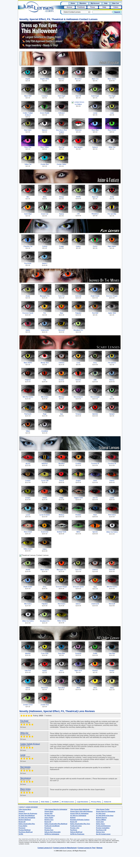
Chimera (61, 363)
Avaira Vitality (49, 817)
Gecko (95, 247)
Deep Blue (61, 654)
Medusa (61, 515)
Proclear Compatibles (103, 828)
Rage (44, 415)
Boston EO (22, 821)
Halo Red (28, 671)
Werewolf (61, 331)
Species (95, 533)
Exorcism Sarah (28, 314)
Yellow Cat (27, 165)
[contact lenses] (34, 9)
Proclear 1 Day (74, 828)
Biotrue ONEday (101, 819)
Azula (112, 198)
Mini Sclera (44, 398)
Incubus (61, 380)
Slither (78, 533)
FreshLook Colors (76, 826)
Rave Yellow (45, 148)
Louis (112, 114)
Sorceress (44, 688)
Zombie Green (28, 705)
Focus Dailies (23, 826)
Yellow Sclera (28, 550)
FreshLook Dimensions (103, 826)
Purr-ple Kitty (112, 215)
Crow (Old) (44, 654)
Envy (95, 363)
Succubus (61, 688)
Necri (61, 671)
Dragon (78, 481)
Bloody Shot (45, 363)
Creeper (28, 481)
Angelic (27, 80)
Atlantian (28, 654)
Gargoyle (78, 654)
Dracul (61, 481)
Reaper (112, 671)
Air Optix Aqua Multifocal (27, 815)
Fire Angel (112, 97)
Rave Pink (27, 148)
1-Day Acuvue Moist (25, 809)
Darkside (78, 297)
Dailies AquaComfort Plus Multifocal (56, 823)
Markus (112, 380)
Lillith (95, 380)
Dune (95, 481)
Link (78, 214)
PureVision (73, 830)
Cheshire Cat (28, 247)
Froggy (61, 247)
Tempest (78, 415)
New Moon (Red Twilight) (61, 131)
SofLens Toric (100, 832)
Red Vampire (78, 148)
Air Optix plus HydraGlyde (27, 817)
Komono (78, 380)
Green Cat (44, 215)
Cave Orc (61, 297)
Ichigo (61, 498)
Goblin (95, 654)
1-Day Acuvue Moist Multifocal (79, 809)
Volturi (28, 432)
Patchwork (27, 415)
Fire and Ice (112, 363)
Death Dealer (95, 297)
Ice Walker (78, 105)
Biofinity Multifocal (25, 819)
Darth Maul (27, 215)
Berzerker (78, 80)
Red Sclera (112, 515)
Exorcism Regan (111, 297)
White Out (112, 148)
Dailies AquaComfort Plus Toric (80, 823)
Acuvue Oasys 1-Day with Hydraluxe (81, 811)
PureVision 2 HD (101, 830)
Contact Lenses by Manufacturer (65, 848)
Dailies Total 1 (100, 823)
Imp (44, 380)
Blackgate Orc (44, 297)
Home (73, 3)
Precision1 (22, 828)
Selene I (44, 264)
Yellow (112, 688)
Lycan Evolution (44, 515)
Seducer (95, 148)
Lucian (112, 498)
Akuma (27, 464)
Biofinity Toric (49, 819)
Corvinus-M (95, 464)
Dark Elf (78, 97)
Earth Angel (95, 97)
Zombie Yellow (61, 165)
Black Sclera (112, 80)
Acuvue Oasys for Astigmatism (105, 811)
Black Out (95, 80)
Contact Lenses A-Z (45, 848)
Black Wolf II (28, 363)
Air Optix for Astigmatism (78, 815)
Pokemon (78, 131)
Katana (61, 215)
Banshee (61, 80)
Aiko (28, 198)
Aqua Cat (95, 198)
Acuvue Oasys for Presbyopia (28, 813)
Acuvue (69, 7)
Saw (61, 415)
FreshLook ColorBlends (52, 826)
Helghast (28, 380)
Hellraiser (61, 114)
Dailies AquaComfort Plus (27, 823)
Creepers (45, 97)
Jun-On (95, 498)
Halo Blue (112, 654)
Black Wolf (27, 97)
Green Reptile (44, 114)
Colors (115, 7)
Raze (95, 515)
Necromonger (95, 398)
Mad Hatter (28, 131)
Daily (104, 7)
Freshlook (81, 7)
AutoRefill (55, 801)
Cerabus (78, 464)
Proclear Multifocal (24, 830)
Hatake (44, 671)
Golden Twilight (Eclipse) (28, 114)
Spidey (28, 331)
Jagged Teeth (78, 498)
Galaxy (78, 247)
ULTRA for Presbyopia (77, 834)
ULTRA (21, 834)
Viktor (78, 688)
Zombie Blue (45, 165)
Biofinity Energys (101, 817)
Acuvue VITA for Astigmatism (79, 813)
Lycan (27, 515)
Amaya (61, 198)
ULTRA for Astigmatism (52, 834)
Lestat (95, 114)
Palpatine (78, 314)
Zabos (44, 550)
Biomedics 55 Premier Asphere (79, 819)
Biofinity (73, 817)
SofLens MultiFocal (76, 832)
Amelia (78, 197)
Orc (112, 398)
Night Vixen (78, 671)
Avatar (28, 297)
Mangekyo (95, 214)
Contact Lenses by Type (86, 848)
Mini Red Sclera (28, 398)
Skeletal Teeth (61, 533)
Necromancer (78, 398)
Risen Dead (28, 533)
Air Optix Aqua (100, 813)
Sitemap (99, 848)
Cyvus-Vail (44, 481)
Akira (44, 198)
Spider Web (112, 314)
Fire (44, 314)
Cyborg (44, 247)
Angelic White (44, 80)
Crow (78, 363)
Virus (95, 688)
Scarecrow (44, 533)
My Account (95, 3)
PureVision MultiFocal (26, 832)
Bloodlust (62, 464)
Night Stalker (112, 247)
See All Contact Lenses (103, 834)
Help (105, 3)
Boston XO (73, 821)
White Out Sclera (112, 533)
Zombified (44, 432)
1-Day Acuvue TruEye (102, 809)
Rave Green (112, 131)
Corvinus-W (112, 464)
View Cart (115, 3)
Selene (28, 688)
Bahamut (45, 464)
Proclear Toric (49, 830)
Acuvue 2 (21, 811)
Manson (44, 131)
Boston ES (48, 821)
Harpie (44, 498)
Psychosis (27, 264)
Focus (92, 7)
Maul (61, 314)
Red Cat (61, 148)
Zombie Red (45, 705)
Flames (112, 481)
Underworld (45, 331)
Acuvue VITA (48, 813)
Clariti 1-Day (100, 821)
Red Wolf (95, 314)
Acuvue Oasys (49, 811)
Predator (78, 515)
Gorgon (27, 498)
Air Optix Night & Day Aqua (104, 815)
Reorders (83, 3)
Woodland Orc (78, 331)
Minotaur (61, 398)
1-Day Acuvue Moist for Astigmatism (56, 809)
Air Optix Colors (50, 815)
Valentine (95, 415)
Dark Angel (61, 97)
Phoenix (95, 671)
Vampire (112, 415)
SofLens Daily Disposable (53, 832)
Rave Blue (95, 131)
